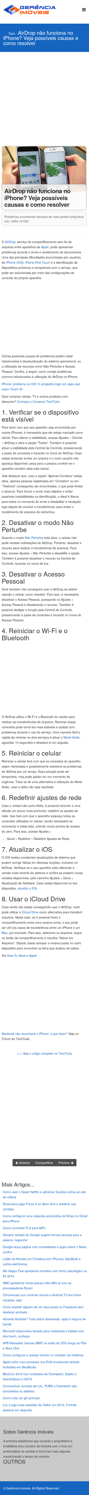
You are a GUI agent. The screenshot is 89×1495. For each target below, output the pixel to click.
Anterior (24, 1162)
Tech (11, 33)
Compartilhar (44, 1162)
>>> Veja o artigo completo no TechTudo (44, 1053)
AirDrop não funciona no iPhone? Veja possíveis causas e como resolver (40, 38)
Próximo (65, 1162)
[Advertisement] (44, 98)
